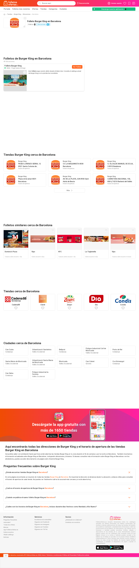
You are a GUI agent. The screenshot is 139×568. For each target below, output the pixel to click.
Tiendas (43, 9)
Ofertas (35, 9)
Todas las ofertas (9, 525)
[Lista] (133, 3)
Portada (7, 9)
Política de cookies (83, 555)
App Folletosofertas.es (11, 530)
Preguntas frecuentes (10, 520)
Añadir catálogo (9, 534)
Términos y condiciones (54, 555)
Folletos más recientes (21, 9)
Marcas (6, 527)
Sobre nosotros (9, 532)
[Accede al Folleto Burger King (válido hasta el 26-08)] (15, 80)
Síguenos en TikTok (41, 529)
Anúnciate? (7, 522)
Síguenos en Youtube (41, 527)
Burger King (17, 14)
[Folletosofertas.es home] (11, 3)
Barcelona (43, 472)
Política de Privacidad (69, 555)
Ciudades (63, 9)
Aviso (43, 555)
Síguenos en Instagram (42, 524)
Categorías (53, 9)
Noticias (6, 537)
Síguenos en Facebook (42, 522)
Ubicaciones (26, 14)
